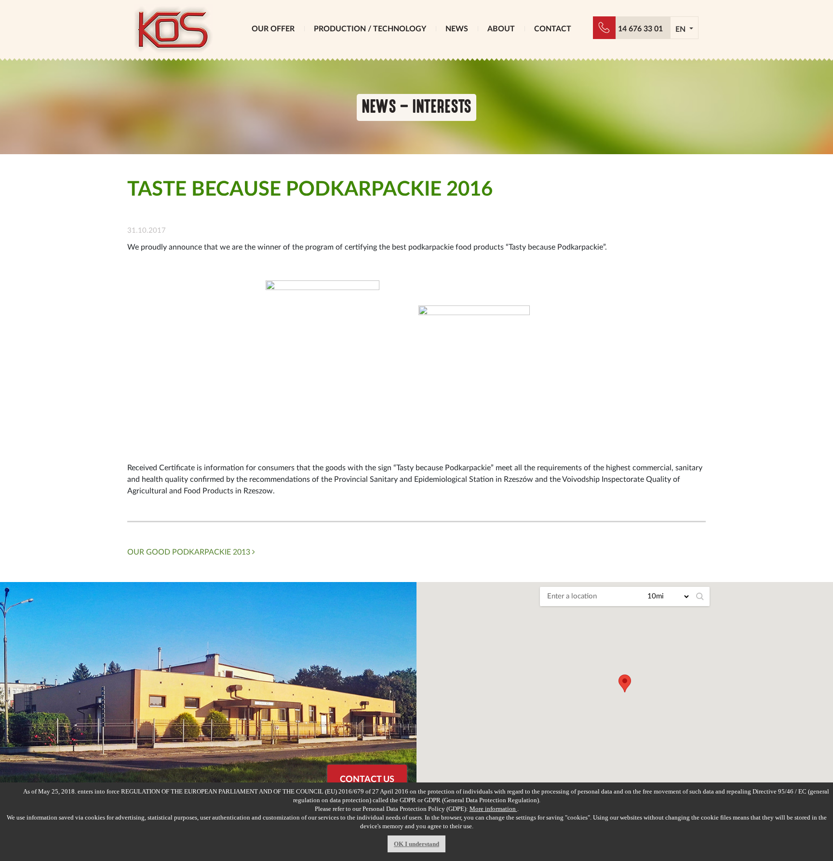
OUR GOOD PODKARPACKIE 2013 (189, 552)
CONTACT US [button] (367, 779)
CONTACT (552, 29)
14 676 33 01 (640, 29)
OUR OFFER (273, 29)
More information (493, 808)
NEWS (456, 29)
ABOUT (501, 29)
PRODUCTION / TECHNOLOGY (370, 29)
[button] (624, 683)
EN (681, 29)
